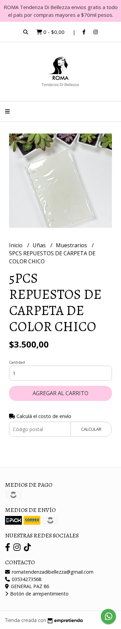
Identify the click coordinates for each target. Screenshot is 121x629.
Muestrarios (72, 245)
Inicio (16, 245)
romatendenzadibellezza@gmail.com (51, 572)
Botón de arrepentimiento (39, 593)
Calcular (91, 429)
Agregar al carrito (60, 393)
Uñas (40, 245)
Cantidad (17, 362)
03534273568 (25, 579)
